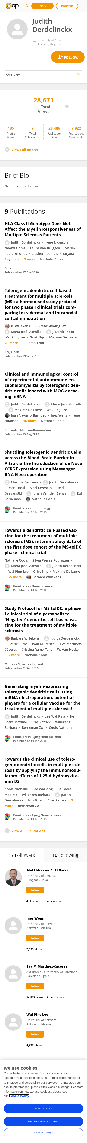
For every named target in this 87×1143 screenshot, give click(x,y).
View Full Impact (25, 150)
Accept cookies (43, 1108)
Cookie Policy (19, 1096)
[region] (43, 1101)
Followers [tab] (22, 855)
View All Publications (28, 831)
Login (42, 6)
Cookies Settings (43, 1132)
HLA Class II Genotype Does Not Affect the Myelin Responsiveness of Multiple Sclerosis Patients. (43, 229)
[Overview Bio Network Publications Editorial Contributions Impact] (43, 74)
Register (67, 6)
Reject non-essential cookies (43, 1121)
